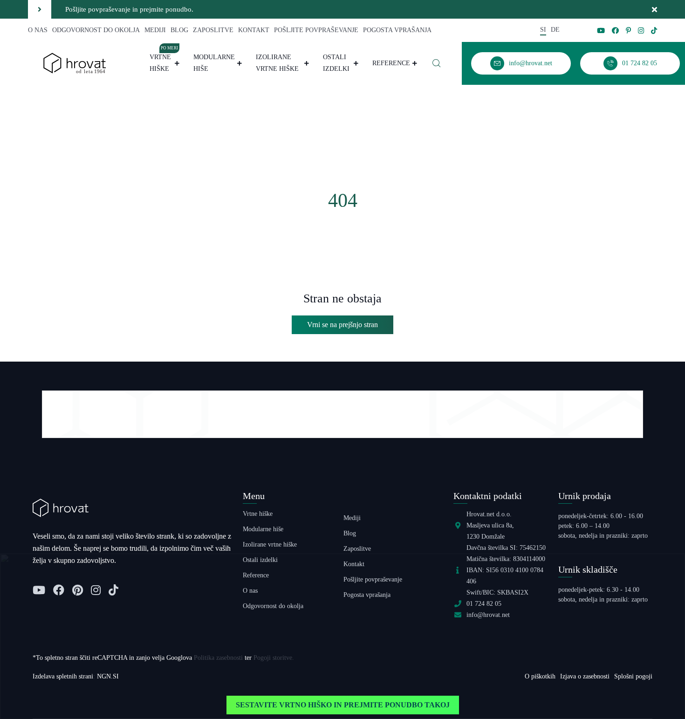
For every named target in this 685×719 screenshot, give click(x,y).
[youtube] (601, 30)
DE (555, 29)
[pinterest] (628, 30)
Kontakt (253, 30)
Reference (391, 63)
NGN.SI (108, 676)
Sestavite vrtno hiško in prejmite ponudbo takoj (343, 705)
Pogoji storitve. (273, 657)
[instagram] (641, 30)
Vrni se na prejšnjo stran (342, 325)
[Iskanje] (436, 63)
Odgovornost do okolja (96, 30)
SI (543, 29)
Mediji (155, 30)
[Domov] (74, 63)
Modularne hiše (214, 63)
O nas (38, 30)
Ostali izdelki (336, 63)
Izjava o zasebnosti (585, 676)
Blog (179, 30)
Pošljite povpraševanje (316, 30)
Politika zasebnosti (218, 657)
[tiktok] (654, 30)
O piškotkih (540, 676)
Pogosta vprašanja (397, 30)
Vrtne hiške (164, 61)
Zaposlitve (213, 30)
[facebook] (615, 30)
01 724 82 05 (483, 603)
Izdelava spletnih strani (63, 676)
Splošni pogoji (633, 676)
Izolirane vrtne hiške (277, 63)
